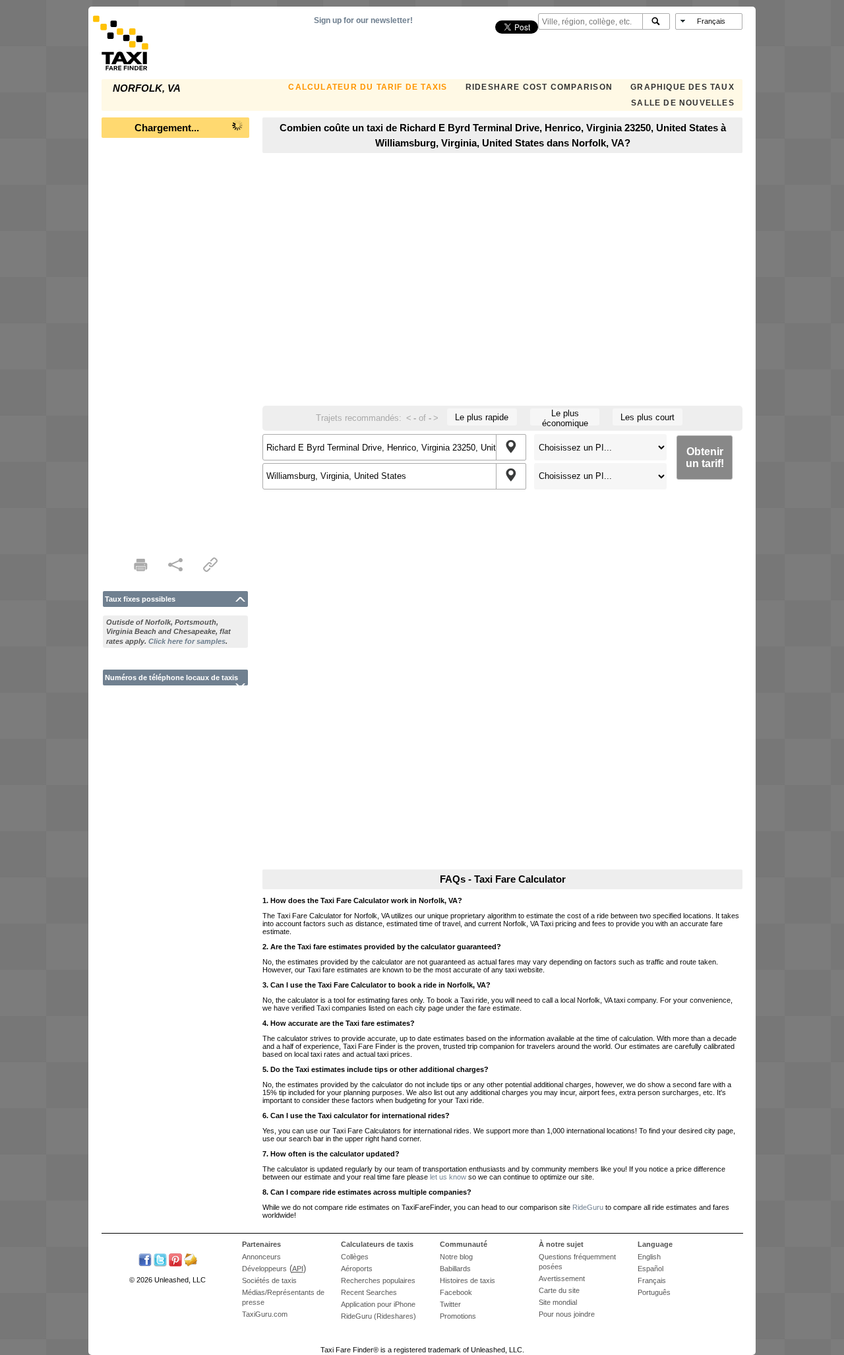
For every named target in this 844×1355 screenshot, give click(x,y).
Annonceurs (261, 1257)
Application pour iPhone (378, 1304)
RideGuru (587, 1207)
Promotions (458, 1316)
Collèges (355, 1257)
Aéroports (357, 1269)
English (649, 1257)
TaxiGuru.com (264, 1314)
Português (654, 1292)
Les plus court (647, 417)
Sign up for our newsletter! (363, 20)
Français (652, 1280)
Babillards (455, 1269)
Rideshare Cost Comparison (539, 87)
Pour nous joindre (567, 1314)
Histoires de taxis (467, 1280)
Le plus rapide (481, 417)
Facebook (456, 1292)
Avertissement (562, 1278)
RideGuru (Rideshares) (378, 1316)
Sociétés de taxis (269, 1280)
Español (650, 1269)
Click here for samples (187, 641)
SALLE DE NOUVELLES (683, 103)
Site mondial (558, 1302)
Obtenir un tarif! (705, 457)
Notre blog (456, 1257)
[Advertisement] (175, 343)
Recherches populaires (378, 1280)
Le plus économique (565, 416)
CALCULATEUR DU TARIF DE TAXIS (367, 87)
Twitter (450, 1304)
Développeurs (264, 1269)
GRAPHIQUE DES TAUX (682, 87)
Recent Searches (369, 1292)
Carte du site (559, 1290)
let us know (448, 1177)
